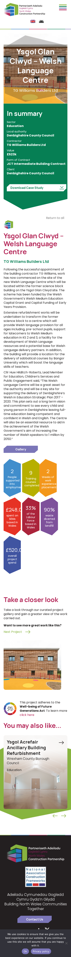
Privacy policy (41, 951)
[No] (66, 943)
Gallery (20, 449)
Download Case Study (26, 188)
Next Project (13, 632)
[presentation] (55, 816)
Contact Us (34, 919)
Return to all (55, 218)
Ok (25, 951)
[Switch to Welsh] (41, 21)
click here (27, 715)
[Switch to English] (33, 21)
